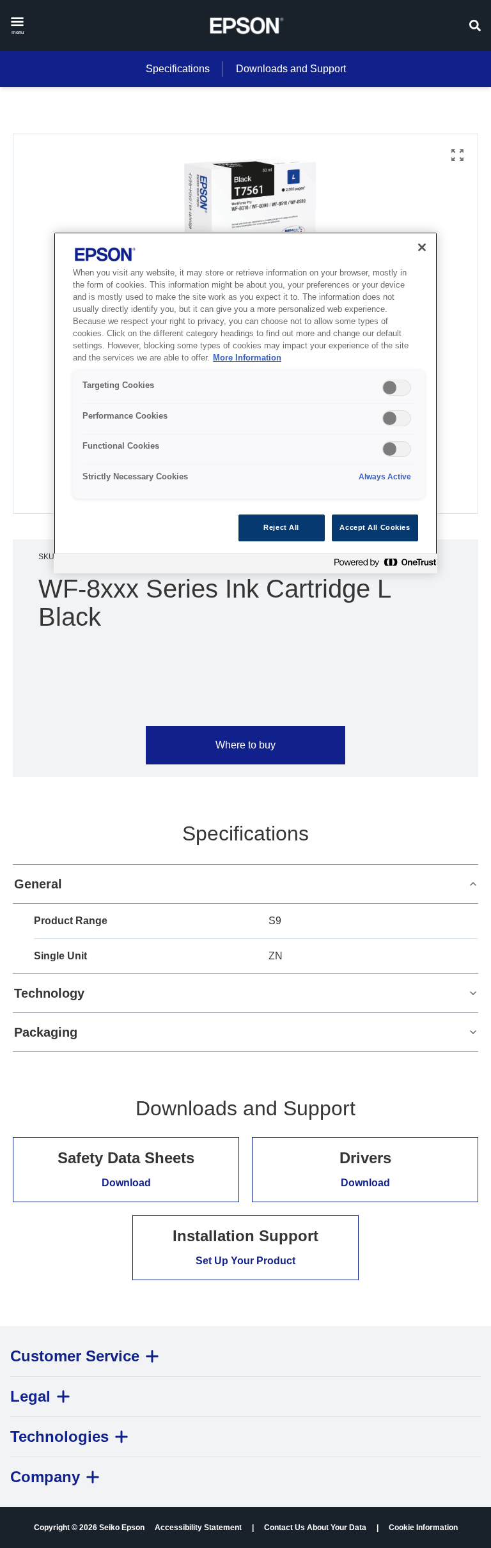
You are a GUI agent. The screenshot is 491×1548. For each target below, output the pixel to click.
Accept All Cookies (374, 527)
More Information (247, 357)
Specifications (178, 68)
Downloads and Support (291, 68)
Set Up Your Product (245, 1260)
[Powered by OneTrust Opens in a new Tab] (382, 565)
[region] (245, 402)
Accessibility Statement (198, 1527)
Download (126, 1182)
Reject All (281, 527)
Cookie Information (423, 1527)
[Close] (422, 247)
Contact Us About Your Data (315, 1527)
